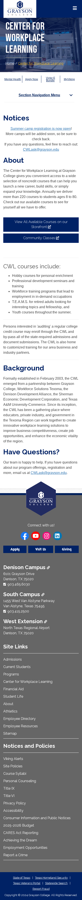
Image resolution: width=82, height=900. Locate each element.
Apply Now (31, 79)
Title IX (8, 788)
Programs (11, 674)
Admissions (12, 659)
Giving (67, 549)
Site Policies (13, 766)
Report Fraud (41, 888)
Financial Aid (13, 689)
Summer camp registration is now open (40, 128)
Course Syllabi (14, 773)
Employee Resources (20, 726)
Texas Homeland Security (51, 877)
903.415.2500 (18, 611)
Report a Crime (15, 855)
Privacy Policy (14, 803)
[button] (71, 878)
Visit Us (40, 549)
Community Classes (47, 239)
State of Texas (21, 877)
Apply (14, 549)
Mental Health (12, 79)
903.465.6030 (18, 584)
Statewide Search (56, 883)
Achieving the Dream (20, 840)
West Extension (23, 621)
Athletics (10, 711)
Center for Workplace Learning (40, 63)
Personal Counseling (19, 781)
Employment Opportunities (25, 848)
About (8, 704)
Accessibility (13, 811)
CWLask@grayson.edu (41, 149)
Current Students (17, 667)
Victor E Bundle (50, 79)
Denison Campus (25, 567)
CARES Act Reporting (20, 833)
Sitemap (10, 733)
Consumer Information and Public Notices (37, 818)
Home (9, 63)
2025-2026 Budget (18, 825)
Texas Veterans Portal (26, 883)
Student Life (13, 696)
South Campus (22, 594)
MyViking (69, 79)
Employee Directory (19, 719)
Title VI (8, 796)
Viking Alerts (13, 759)
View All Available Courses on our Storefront (41, 226)
